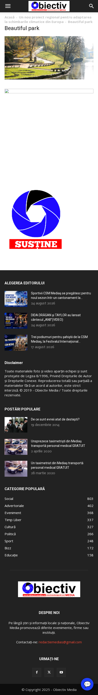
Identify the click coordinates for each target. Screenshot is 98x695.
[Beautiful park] (49, 78)
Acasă (10, 17)
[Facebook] (36, 672)
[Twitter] (49, 672)
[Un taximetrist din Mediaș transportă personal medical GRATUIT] (16, 469)
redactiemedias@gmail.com (60, 642)
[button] (7, 6)
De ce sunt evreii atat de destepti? (55, 419)
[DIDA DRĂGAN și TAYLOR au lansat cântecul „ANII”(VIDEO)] (16, 321)
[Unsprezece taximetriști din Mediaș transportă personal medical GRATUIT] (16, 447)
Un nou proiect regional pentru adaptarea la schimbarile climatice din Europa (48, 19)
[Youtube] (61, 672)
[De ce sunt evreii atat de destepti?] (16, 424)
